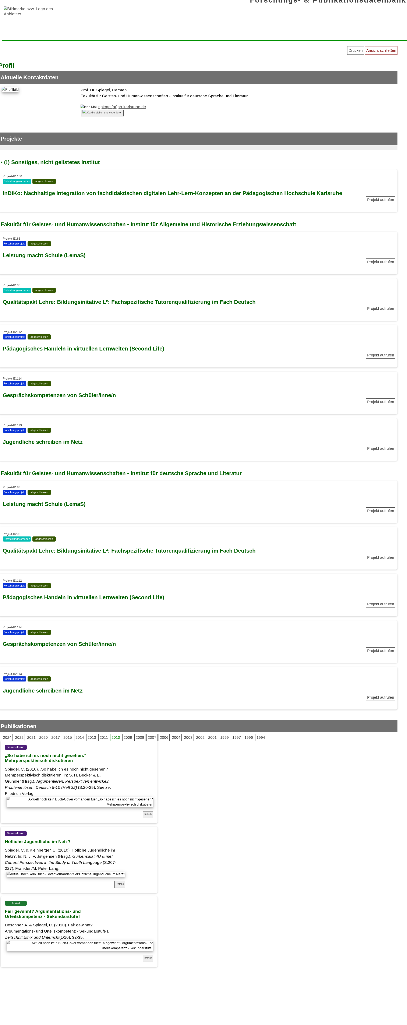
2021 (31, 737)
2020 (43, 737)
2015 (67, 737)
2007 (152, 737)
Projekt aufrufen (380, 200)
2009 (128, 737)
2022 (19, 737)
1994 (260, 737)
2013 (92, 737)
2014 (79, 737)
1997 (236, 737)
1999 (224, 737)
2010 (116, 737)
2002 (200, 737)
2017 (55, 737)
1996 (248, 737)
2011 (104, 737)
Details (148, 814)
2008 (140, 737)
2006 (164, 737)
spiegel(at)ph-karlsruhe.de (122, 107)
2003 (188, 737)
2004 (176, 737)
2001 (212, 737)
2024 (7, 737)
